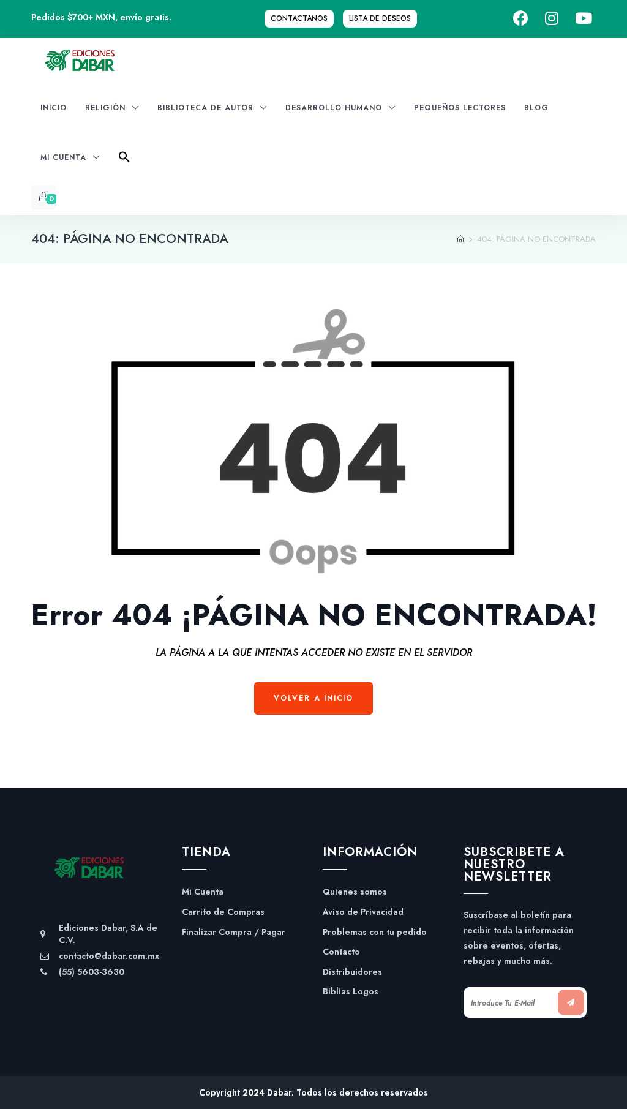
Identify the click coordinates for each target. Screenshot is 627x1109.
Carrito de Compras (223, 912)
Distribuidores (352, 972)
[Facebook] (520, 19)
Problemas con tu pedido (375, 932)
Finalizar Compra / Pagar (233, 932)
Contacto (341, 952)
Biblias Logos (350, 992)
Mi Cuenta (202, 892)
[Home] (460, 239)
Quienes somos (355, 892)
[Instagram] (551, 19)
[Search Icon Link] (124, 161)
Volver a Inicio (313, 698)
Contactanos (299, 18)
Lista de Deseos (380, 18)
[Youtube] (583, 19)
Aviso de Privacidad (363, 912)
